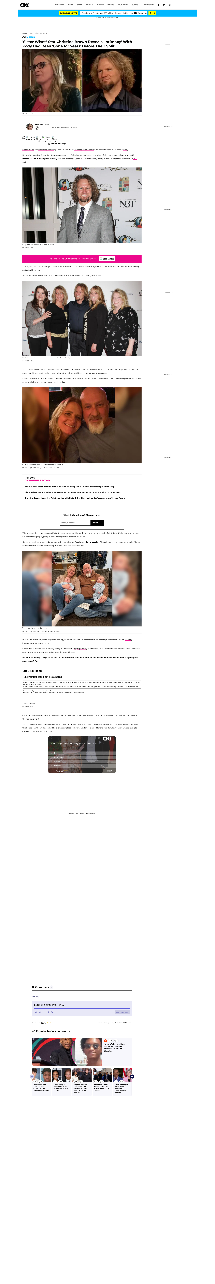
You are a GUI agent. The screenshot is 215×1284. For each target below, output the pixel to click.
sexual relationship (130, 266)
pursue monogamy (97, 373)
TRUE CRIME (123, 5)
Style (79, 5)
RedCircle (32, 703)
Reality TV (59, 5)
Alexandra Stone (42, 125)
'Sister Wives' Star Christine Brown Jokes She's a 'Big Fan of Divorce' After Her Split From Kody (69, 487)
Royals (89, 5)
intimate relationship (84, 150)
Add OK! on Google (58, 144)
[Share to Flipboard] (46, 137)
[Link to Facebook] (158, 4)
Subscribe (149, 5)
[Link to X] (170, 4)
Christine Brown (41, 33)
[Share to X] (38, 137)
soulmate (80, 542)
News (31, 33)
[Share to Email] (54, 137)
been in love (129, 724)
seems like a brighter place (58, 728)
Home (24, 33)
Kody (125, 150)
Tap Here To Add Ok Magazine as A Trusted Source (72, 259)
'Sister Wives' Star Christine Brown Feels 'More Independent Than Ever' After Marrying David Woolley (73, 492)
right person (80, 649)
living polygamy (123, 378)
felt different (113, 533)
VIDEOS (111, 5)
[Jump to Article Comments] (23, 137)
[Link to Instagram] (164, 4)
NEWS (70, 5)
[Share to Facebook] (30, 137)
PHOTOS (100, 5)
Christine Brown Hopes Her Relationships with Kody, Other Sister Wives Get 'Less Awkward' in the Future (75, 498)
